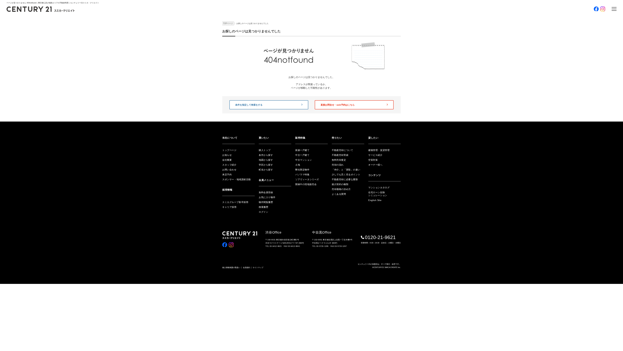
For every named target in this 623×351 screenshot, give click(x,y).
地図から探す (410, 63)
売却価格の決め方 (341, 189)
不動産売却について (342, 150)
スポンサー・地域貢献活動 (236, 179)
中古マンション (303, 160)
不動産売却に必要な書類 (345, 179)
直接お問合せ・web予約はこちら (338, 105)
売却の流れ (338, 164)
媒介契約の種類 (340, 184)
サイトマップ (258, 267)
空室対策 (373, 160)
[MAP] (301, 243)
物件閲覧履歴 (266, 202)
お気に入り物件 (267, 197)
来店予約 (227, 174)
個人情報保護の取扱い (231, 267)
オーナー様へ (375, 164)
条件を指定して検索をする (249, 105)
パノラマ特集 (410, 84)
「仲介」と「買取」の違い (346, 169)
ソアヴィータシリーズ (414, 89)
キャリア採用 (229, 207)
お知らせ (227, 155)
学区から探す (410, 68)
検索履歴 (263, 207)
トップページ (229, 150)
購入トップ (413, 48)
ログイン (408, 116)
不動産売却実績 (340, 155)
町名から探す (410, 73)
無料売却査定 (339, 160)
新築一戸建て (302, 150)
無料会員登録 (415, 106)
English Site (374, 200)
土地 (297, 164)
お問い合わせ (229, 169)
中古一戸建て (302, 155)
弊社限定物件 (410, 79)
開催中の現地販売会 (413, 95)
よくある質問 (339, 194)
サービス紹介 (375, 155)
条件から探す (410, 57)
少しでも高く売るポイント (346, 174)
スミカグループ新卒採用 (235, 202)
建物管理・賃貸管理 (379, 150)
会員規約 (246, 267)
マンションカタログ (379, 187)
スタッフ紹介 (229, 164)
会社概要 (227, 160)
